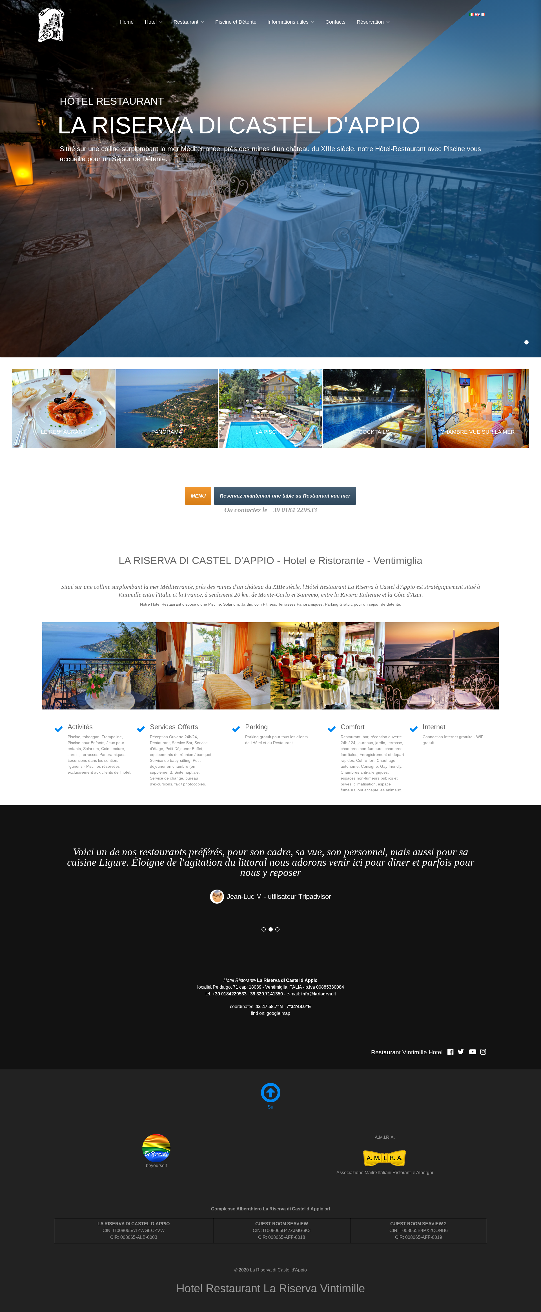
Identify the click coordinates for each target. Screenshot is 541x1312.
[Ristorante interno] (327, 665)
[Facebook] (450, 1052)
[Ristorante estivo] (442, 665)
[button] (526, 342)
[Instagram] (483, 1052)
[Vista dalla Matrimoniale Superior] (99, 665)
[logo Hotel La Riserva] (51, 24)
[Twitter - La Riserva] (460, 1052)
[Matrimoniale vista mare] (213, 665)
